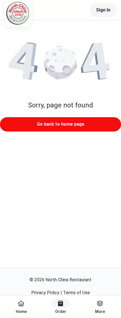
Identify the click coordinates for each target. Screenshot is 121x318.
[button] (60, 63)
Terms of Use (76, 292)
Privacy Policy (45, 292)
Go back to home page (60, 124)
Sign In (103, 10)
